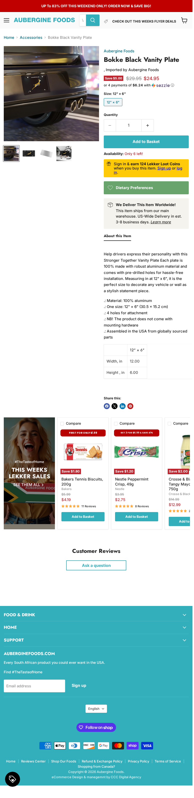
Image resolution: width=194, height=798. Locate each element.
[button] (146, 85)
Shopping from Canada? (96, 766)
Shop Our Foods (63, 761)
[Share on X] (115, 406)
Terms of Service (168, 761)
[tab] (117, 237)
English (94, 709)
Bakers (66, 489)
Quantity (111, 115)
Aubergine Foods (119, 51)
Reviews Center (33, 761)
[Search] (93, 20)
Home (9, 37)
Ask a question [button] (96, 565)
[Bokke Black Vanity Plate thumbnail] (11, 153)
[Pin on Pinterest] (130, 406)
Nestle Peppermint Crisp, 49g (131, 482)
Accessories (31, 37)
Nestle (119, 489)
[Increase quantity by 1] (148, 125)
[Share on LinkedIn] (123, 406)
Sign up (164, 168)
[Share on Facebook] (107, 406)
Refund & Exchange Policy (102, 761)
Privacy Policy (138, 761)
